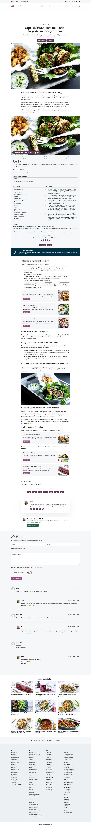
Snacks (31, 767)
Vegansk (31, 802)
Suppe (13, 780)
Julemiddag (49, 767)
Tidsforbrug (49, 782)
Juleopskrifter (50, 769)
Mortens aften (50, 772)
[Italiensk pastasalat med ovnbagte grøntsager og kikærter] (22, 724)
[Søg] (79, 6)
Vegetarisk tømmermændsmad (36, 815)
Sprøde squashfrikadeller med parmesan (67, 695)
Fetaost (24, 484)
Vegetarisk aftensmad (34, 807)
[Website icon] (34, 509)
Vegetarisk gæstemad (34, 810)
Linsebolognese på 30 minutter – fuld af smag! (45, 732)
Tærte (13, 782)
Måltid (49, 6)
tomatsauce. (47, 280)
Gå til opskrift (26, 298)
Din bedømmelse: (15, 548)
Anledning (67, 6)
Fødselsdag (49, 757)
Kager (13, 760)
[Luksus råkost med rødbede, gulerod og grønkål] (69, 724)
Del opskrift (50, 40)
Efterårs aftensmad (69, 754)
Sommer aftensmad (69, 769)
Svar (78, 588)
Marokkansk (67, 800)
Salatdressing (32, 785)
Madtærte (14, 767)
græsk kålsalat (48, 282)
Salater (13, 775)
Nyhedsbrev (24, 1)
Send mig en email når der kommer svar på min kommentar (27, 567)
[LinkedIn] (45, 492)
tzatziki (48, 276)
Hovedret (32, 782)
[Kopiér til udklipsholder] (62, 492)
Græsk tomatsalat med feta (30, 319)
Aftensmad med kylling (34, 754)
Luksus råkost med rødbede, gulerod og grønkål (68, 732)
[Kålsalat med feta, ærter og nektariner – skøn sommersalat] (69, 706)
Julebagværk (49, 765)
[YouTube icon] (43, 509)
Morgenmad (32, 764)
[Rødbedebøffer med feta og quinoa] (22, 687)
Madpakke (32, 762)
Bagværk (14, 752)
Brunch (31, 757)
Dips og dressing (33, 779)
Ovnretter (14, 772)
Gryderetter (14, 759)
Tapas (48, 779)
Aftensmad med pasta (34, 755)
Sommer (66, 767)
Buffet (48, 752)
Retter (54, 6)
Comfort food (15, 757)
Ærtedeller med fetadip (29, 453)
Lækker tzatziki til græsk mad (30, 305)
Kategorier (13, 750)
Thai (65, 807)
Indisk (66, 797)
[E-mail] (56, 492)
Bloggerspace (47, 824)
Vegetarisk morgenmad (34, 814)
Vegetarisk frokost (33, 809)
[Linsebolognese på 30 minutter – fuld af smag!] (45, 724)
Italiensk (66, 799)
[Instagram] (74, 1)
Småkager (14, 777)
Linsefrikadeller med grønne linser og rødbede (45, 695)
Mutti (17, 1)
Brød (13, 755)
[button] (13, 161)
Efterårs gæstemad (68, 757)
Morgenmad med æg (34, 765)
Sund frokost (32, 772)
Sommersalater (68, 777)
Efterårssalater (68, 760)
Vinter (66, 779)
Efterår (66, 752)
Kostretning (31, 799)
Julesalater (49, 770)
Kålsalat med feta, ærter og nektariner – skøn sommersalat (67, 713)
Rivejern (15, 178)
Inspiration (74, 6)
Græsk (66, 795)
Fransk (66, 794)
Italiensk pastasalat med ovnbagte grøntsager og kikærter (21, 732)
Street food (14, 779)
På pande (49, 24)
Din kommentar (16, 554)
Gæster (49, 762)
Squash (38, 484)
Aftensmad (32, 752)
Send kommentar (17, 578)
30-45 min (49, 787)
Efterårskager (67, 759)
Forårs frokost (67, 764)
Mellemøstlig (67, 802)
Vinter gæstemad (68, 782)
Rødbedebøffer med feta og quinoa (32, 466)
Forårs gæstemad (68, 765)
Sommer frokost (68, 774)
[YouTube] (79, 1)
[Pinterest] (76, 1)
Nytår (48, 774)
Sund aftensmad (33, 769)
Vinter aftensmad (68, 780)
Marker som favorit (33, 525)
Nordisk (66, 805)
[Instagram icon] (37, 509)
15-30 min (49, 785)
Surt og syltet (32, 790)
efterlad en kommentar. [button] (54, 237)
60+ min (49, 790)
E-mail (49, 544)
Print (50, 245)
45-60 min (49, 789)
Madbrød (14, 765)
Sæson (60, 6)
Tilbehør (31, 792)
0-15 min (49, 784)
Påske (48, 775)
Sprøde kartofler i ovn (28, 292)
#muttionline (66, 252)
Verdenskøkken (67, 787)
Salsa (30, 787)
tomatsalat (53, 285)
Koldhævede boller (16, 762)
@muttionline (58, 252)
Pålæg (31, 784)
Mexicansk (67, 804)
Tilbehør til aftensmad (34, 794)
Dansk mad (67, 792)
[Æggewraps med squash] (45, 706)
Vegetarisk (32, 805)
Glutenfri (31, 800)
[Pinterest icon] (40, 509)
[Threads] (51, 492)
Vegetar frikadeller (33, 804)
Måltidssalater (15, 769)
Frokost (31, 759)
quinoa (18, 189)
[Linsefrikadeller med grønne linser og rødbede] (45, 687)
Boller (13, 754)
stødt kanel (20, 214)
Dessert (31, 777)
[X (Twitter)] (34, 492)
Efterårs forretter (68, 755)
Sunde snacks (32, 770)
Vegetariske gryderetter (17, 784)
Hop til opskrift (42, 40)
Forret (31, 780)
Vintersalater (67, 784)
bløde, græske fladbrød (36, 274)
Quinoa (31, 484)
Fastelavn (49, 754)
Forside (12, 1)
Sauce (31, 789)
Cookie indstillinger (68, 812)
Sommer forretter (68, 772)
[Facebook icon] (31, 509)
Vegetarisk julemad (33, 812)
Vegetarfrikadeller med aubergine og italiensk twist (21, 713)
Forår (66, 762)
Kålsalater (14, 764)
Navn (14, 544)
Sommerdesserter (68, 770)
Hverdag (49, 764)
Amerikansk (67, 789)
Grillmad (48, 759)
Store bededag (50, 777)
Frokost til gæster (50, 755)
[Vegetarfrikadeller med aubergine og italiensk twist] (22, 706)
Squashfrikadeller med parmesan (31, 434)
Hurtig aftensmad (33, 760)
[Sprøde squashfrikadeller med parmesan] (69, 687)
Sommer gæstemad (69, 775)
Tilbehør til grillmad (34, 795)
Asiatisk (66, 790)
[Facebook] (72, 1)
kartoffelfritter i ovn (43, 269)
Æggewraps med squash (42, 713)
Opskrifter (43, 6)
